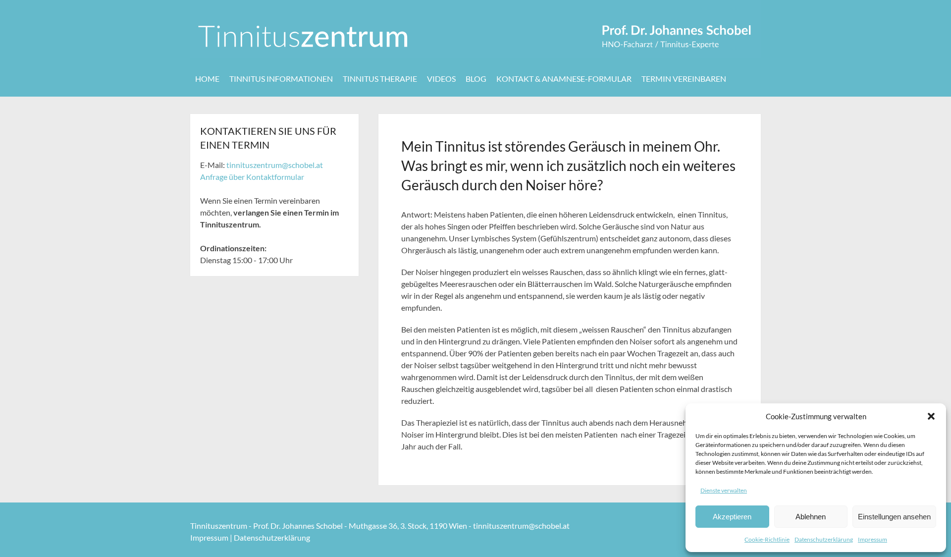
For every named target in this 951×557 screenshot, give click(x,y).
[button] (931, 416)
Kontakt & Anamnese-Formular (564, 78)
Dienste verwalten (723, 490)
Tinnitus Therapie (380, 78)
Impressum (872, 539)
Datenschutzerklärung (823, 539)
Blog (476, 78)
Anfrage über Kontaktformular (252, 176)
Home (207, 78)
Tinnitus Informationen (281, 78)
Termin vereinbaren (683, 78)
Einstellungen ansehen (894, 516)
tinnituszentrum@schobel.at (274, 164)
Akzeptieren (732, 516)
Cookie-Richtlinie (767, 539)
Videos (441, 78)
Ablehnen (810, 516)
